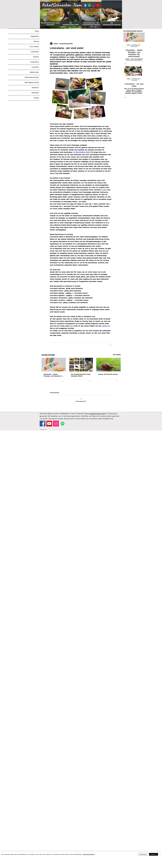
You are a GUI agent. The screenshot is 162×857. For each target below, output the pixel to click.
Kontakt (36, 98)
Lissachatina (35, 52)
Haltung (36, 41)
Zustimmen (154, 854)
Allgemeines (35, 36)
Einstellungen (143, 854)
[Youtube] (98, 5)
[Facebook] (85, 5)
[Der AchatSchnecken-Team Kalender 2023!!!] (81, 364)
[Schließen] (160, 854)
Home (37, 31)
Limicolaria (35, 67)
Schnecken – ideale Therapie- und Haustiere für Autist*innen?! (53, 375)
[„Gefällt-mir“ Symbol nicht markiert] (55, 497)
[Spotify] (89, 5)
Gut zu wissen (34, 47)
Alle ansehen (117, 354)
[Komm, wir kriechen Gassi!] (108, 364)
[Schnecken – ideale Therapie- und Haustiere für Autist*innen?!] (54, 364)
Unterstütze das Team (32, 77)
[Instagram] (94, 5)
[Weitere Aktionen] (111, 410)
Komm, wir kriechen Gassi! (108, 374)
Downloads (35, 93)
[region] (50, 15)
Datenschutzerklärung (89, 854)
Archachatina (34, 62)
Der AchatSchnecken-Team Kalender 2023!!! (80, 375)
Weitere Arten (34, 72)
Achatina (36, 57)
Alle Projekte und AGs (32, 82)
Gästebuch (35, 88)
